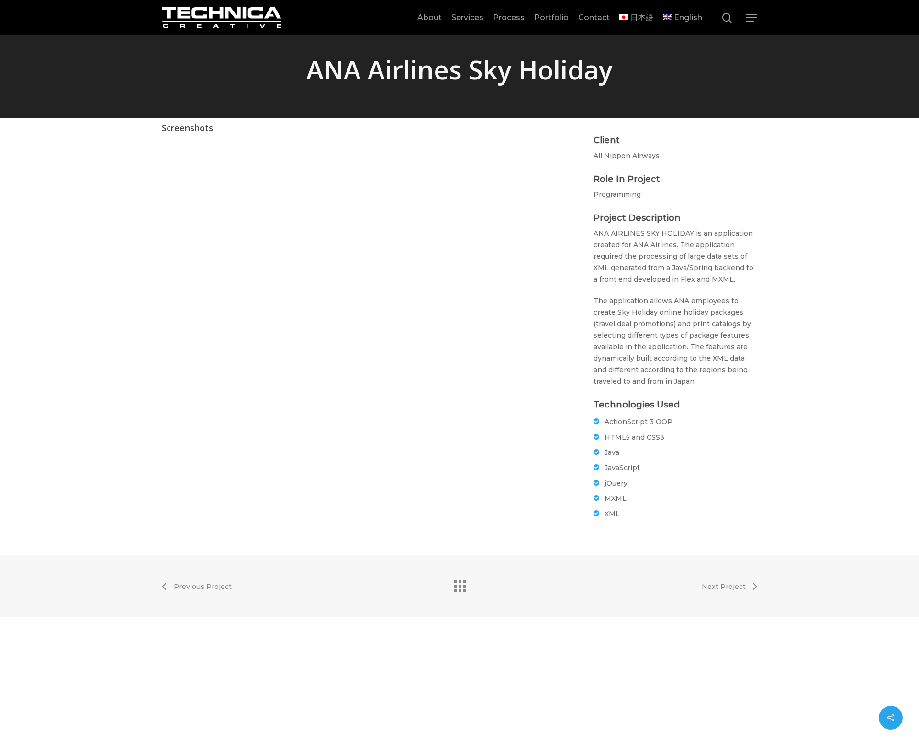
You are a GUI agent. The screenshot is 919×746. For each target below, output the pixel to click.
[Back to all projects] (459, 583)
